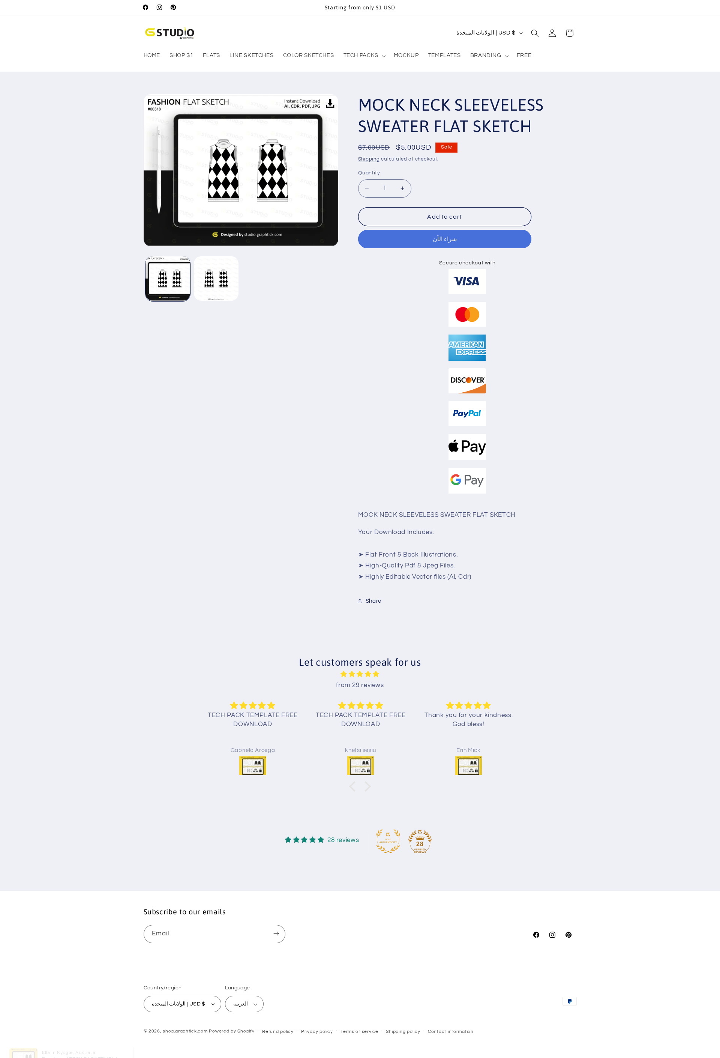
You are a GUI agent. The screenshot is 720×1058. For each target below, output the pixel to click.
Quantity (369, 173)
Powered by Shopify (231, 1031)
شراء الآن (445, 239)
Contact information (451, 1031)
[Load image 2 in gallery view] (216, 278)
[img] (360, 674)
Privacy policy (317, 1031)
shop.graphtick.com (185, 1031)
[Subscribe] (276, 933)
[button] (364, 56)
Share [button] (373, 600)
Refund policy (278, 1031)
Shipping (369, 158)
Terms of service (359, 1031)
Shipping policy (403, 1031)
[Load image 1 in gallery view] (168, 278)
